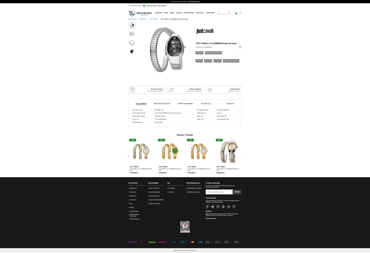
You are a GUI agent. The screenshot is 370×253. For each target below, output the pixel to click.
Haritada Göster (211, 218)
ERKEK (172, 13)
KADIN (166, 13)
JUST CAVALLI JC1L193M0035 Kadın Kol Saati (198, 169)
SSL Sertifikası (134, 211)
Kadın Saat (133, 196)
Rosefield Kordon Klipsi (194, 188)
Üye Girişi (171, 192)
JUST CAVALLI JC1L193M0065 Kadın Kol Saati (141, 169)
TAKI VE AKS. (200, 13)
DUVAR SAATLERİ (188, 13)
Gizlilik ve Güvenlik (154, 203)
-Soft (175, 250)
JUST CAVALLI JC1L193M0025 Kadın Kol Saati (227, 169)
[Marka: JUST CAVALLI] (218, 31)
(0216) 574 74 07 (136, 6)
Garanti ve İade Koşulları (156, 200)
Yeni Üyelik (171, 188)
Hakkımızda (133, 188)
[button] (241, 156)
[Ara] (229, 13)
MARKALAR (158, 13)
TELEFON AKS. (210, 13)
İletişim (132, 207)
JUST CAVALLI (134, 167)
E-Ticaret (179, 250)
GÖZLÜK (178, 13)
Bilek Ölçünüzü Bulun (193, 192)
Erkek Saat (133, 192)
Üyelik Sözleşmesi (154, 192)
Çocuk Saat (133, 200)
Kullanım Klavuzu (135, 219)
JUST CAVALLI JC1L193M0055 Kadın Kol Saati (170, 169)
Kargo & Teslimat (154, 188)
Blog (131, 203)
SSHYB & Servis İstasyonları (134, 215)
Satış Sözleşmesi (154, 196)
